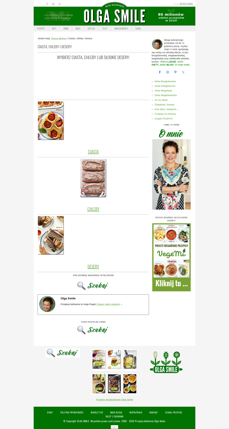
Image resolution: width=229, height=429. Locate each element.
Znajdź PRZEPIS (164, 118)
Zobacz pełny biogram (108, 304)
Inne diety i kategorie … (167, 109)
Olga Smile (83, 421)
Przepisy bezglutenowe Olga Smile (114, 399)
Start (50, 412)
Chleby (93, 209)
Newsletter (97, 412)
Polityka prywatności (71, 412)
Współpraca (135, 412)
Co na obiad (161, 100)
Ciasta (93, 151)
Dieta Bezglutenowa (165, 81)
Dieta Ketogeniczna (165, 86)
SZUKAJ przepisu (173, 412)
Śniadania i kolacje (164, 104)
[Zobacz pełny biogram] (121, 304)
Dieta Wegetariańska (166, 95)
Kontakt (153, 412)
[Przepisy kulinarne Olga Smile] (114, 16)
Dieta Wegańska (163, 90)
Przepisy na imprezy (165, 114)
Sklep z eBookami (115, 416)
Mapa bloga (116, 412)
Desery (93, 266)
